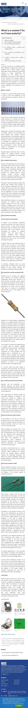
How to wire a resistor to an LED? (13, 60)
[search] (26, 18)
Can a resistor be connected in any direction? (14, 53)
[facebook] (1, 674)
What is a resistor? (9, 40)
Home (2, 18)
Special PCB (16, 681)
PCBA (8, 634)
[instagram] (6, 674)
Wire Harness (4, 685)
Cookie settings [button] (9, 705)
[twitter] (3, 674)
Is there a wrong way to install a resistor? (14, 58)
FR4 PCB (3, 681)
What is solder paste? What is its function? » (16, 24)
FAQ (19, 640)
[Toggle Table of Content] (22, 38)
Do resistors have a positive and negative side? (14, 48)
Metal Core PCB (4, 680)
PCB (5, 634)
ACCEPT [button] (19, 705)
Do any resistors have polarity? (12, 43)
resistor (9, 66)
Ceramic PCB (17, 680)
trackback (22, 643)
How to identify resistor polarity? (13, 42)
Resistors (3, 117)
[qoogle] (8, 674)
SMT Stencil (16, 683)
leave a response (14, 643)
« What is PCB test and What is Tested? (8, 22)
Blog (6, 18)
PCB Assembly (4, 683)
